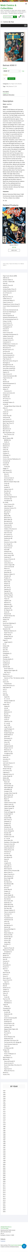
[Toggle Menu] (25, 25)
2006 (4, 1175)
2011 (4, 1185)
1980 (4, 1126)
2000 (4, 1164)
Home (4, 263)
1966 (4, 1100)
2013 (4, 1189)
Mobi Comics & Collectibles (8, 7)
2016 (4, 1194)
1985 (4, 1136)
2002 (4, 1168)
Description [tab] (6, 91)
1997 (4, 1158)
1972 (4, 1111)
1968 (4, 1104)
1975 (4, 1117)
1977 (4, 1121)
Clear (23, 71)
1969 (4, 1106)
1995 (4, 1155)
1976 (4, 1119)
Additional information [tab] (8, 95)
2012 (4, 1187)
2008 (4, 1179)
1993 (4, 1151)
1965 (4, 1098)
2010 (4, 1183)
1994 (4, 1153)
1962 (4, 1092)
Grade (5, 71)
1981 (4, 1128)
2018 (4, 1198)
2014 (4, 1191)
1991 (4, 1147)
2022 (4, 1206)
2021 (4, 1204)
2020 (4, 1202)
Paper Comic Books (16, 83)
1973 (4, 1113)
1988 (4, 1141)
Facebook (3, 1241)
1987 (4, 1140)
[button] (22, 34)
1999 (4, 1162)
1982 (4, 1130)
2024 (4, 1209)
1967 (4, 1102)
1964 (4, 1096)
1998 (4, 1160)
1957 (4, 1090)
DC (10, 83)
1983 (4, 1132)
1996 (4, 1157)
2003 (4, 1170)
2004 (4, 1172)
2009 (4, 1181)
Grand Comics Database (16, 1245)
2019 (4, 1200)
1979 (4, 1124)
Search (15, 17)
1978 (4, 1123)
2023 (4, 1208)
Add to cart (11, 78)
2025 (4, 1211)
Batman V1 (12, 86)
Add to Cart (14, 250)
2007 (4, 1177)
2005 (4, 1174)
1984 (4, 1134)
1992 (4, 1149)
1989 (4, 1143)
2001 (4, 1166)
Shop (7, 263)
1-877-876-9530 (4, 1228)
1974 (4, 1115)
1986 (7, 86)
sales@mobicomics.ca (6, 1226)
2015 (4, 1192)
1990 (4, 1145)
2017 (4, 1196)
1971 (4, 1109)
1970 (4, 1107)
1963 (4, 1094)
